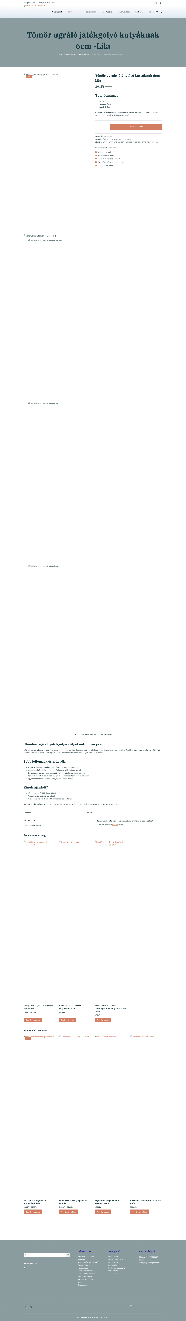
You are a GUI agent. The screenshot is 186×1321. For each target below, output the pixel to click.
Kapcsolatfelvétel (85, 1271)
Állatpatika (107, 12)
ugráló (156, 142)
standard (142, 142)
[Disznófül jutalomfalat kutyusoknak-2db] (75, 921)
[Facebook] (156, 3)
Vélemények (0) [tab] (106, 735)
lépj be (115, 825)
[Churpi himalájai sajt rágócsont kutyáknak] (40, 921)
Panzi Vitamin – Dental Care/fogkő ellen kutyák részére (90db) (110, 1008)
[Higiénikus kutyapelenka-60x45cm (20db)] (111, 1116)
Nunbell (128, 142)
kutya (104, 142)
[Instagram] (160, 3)
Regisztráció (83, 1285)
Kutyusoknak (73, 12)
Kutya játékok (112, 139)
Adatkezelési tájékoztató (88, 1262)
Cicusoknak (91, 12)
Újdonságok (57, 12)
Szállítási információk (86, 1274)
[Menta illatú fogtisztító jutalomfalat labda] (40, 1116)
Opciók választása (33, 1020)
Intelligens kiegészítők (144, 12)
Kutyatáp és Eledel (115, 1259)
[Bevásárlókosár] (161, 12)
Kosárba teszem (136, 127)
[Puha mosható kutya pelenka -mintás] (75, 1116)
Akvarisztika (124, 12)
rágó (135, 142)
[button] (157, 12)
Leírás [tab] (76, 735)
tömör (149, 142)
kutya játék (113, 142)
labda (121, 142)
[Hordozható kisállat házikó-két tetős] (146, 1116)
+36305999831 (49, 3)
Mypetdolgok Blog (85, 1279)
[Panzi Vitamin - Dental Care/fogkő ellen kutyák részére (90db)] (111, 921)
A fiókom (81, 1282)
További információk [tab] (89, 735)
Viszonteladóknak (85, 1276)
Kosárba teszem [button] (67, 1020)
